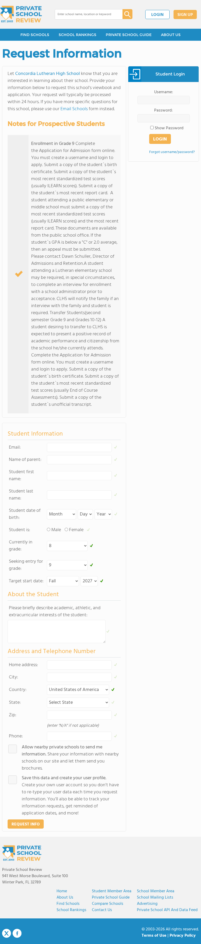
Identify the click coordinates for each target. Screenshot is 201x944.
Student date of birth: (25, 514)
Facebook (17, 933)
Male (56, 529)
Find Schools (68, 904)
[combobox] (85, 14)
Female (76, 529)
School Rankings (71, 910)
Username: (163, 92)
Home (62, 891)
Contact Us (102, 910)
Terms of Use (154, 935)
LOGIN (157, 14)
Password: (163, 110)
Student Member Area (111, 891)
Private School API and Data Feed (167, 910)
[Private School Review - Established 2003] (21, 14)
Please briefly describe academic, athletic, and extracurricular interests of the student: (54, 611)
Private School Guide (111, 897)
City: (13, 677)
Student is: (19, 530)
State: (15, 702)
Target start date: (26, 581)
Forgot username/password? (172, 152)
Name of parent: (25, 460)
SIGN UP (185, 14)
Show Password (169, 128)
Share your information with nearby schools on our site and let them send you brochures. (70, 758)
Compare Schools (107, 904)
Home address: (23, 665)
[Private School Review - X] (6, 933)
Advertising (147, 904)
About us (65, 897)
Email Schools (74, 109)
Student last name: (21, 495)
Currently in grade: (20, 545)
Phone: (16, 736)
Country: (17, 690)
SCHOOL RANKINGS (77, 34)
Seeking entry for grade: (26, 565)
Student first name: (21, 475)
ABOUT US (171, 34)
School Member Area (155, 891)
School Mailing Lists (155, 897)
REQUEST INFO (26, 824)
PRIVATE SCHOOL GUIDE (129, 34)
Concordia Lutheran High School (47, 74)
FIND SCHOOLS (34, 34)
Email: (15, 447)
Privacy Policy (183, 935)
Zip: (12, 715)
